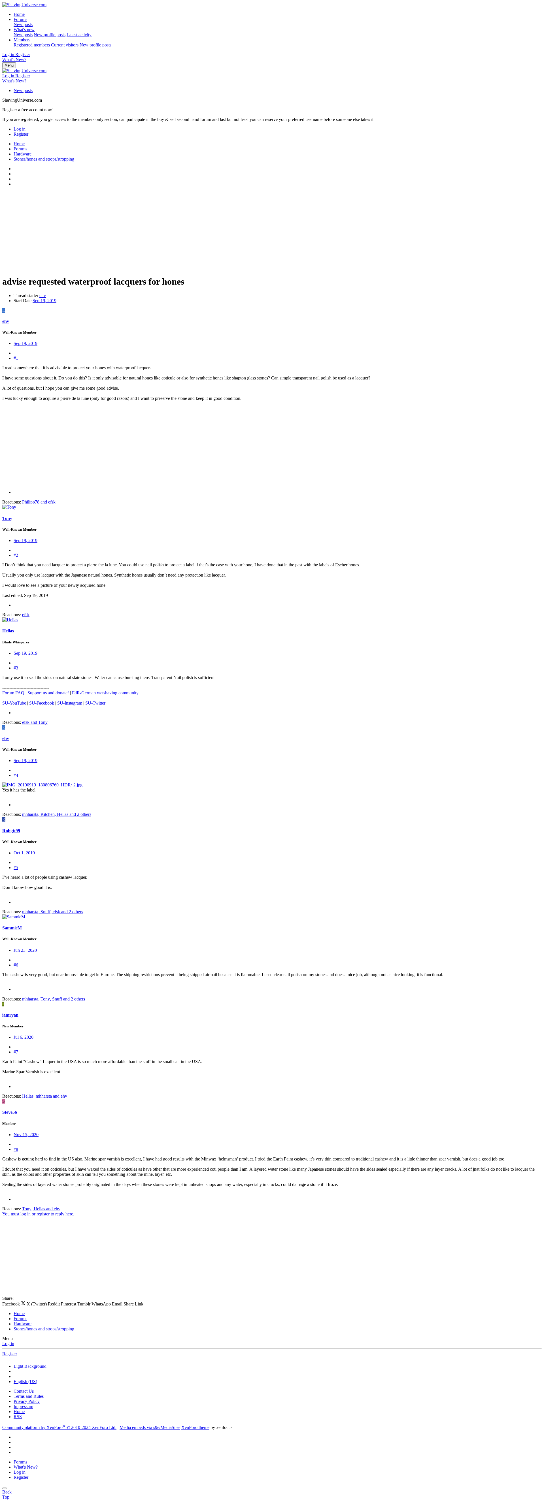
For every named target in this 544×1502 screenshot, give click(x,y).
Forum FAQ (13, 692)
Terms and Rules (29, 1396)
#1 (16, 358)
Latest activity (79, 34)
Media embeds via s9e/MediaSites (150, 1427)
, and (44, 1096)
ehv (42, 295)
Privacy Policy (27, 1401)
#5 (16, 867)
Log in (8, 1343)
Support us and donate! (48, 692)
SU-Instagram (69, 703)
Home (19, 14)
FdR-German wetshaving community (105, 692)
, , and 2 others (56, 814)
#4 (16, 775)
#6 (16, 965)
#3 (16, 667)
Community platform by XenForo (59, 1427)
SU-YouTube (14, 703)
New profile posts (49, 34)
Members (22, 39)
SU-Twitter (95, 703)
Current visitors (64, 44)
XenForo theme (195, 1427)
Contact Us (24, 1391)
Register (9, 1353)
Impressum (23, 1406)
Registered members (32, 44)
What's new (24, 29)
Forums (20, 19)
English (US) (25, 1381)
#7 (16, 1051)
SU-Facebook (41, 703)
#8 (16, 1149)
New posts (23, 24)
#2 (16, 555)
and (39, 502)
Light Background (30, 1366)
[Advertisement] (172, 230)
